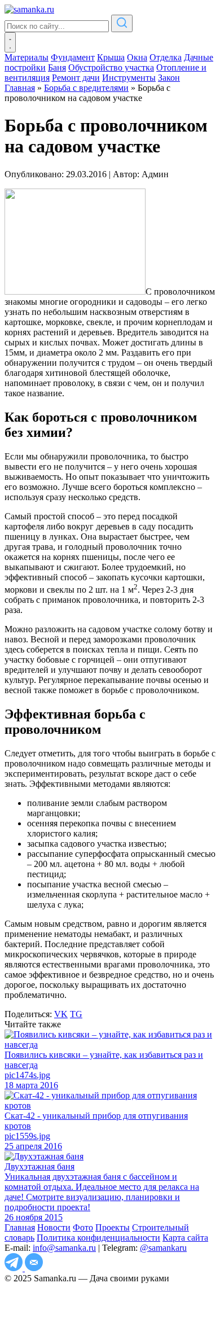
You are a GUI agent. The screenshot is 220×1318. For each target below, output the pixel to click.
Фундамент (73, 57)
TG (76, 1014)
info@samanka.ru (64, 1248)
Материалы (27, 57)
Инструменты (129, 77)
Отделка (165, 57)
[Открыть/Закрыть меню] (10, 42)
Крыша (111, 57)
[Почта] (34, 1268)
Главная (20, 1227)
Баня (57, 67)
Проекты (112, 1227)
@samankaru (163, 1248)
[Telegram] (15, 1268)
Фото (83, 1227)
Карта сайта (185, 1237)
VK (61, 1014)
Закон (169, 77)
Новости (54, 1227)
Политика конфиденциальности (98, 1237)
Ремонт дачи (76, 77)
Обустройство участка (111, 67)
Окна (137, 57)
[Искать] (122, 23)
